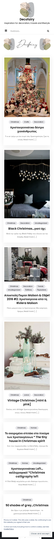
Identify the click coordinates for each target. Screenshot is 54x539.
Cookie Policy (9, 529)
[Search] (48, 31)
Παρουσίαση (41, 290)
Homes (34, 428)
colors (26, 395)
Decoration (38, 122)
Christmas (15, 122)
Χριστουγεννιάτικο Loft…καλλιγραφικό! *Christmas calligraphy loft (27, 472)
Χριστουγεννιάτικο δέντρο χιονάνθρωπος (27, 129)
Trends (40, 286)
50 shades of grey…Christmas (27, 505)
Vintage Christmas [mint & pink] (27, 402)
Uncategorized (41, 223)
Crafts (26, 122)
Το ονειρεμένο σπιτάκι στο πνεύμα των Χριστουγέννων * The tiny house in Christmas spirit (27, 437)
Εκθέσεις (28, 290)
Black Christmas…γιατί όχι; (27, 229)
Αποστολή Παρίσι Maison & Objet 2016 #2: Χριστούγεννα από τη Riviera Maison (27, 299)
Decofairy (27, 19)
